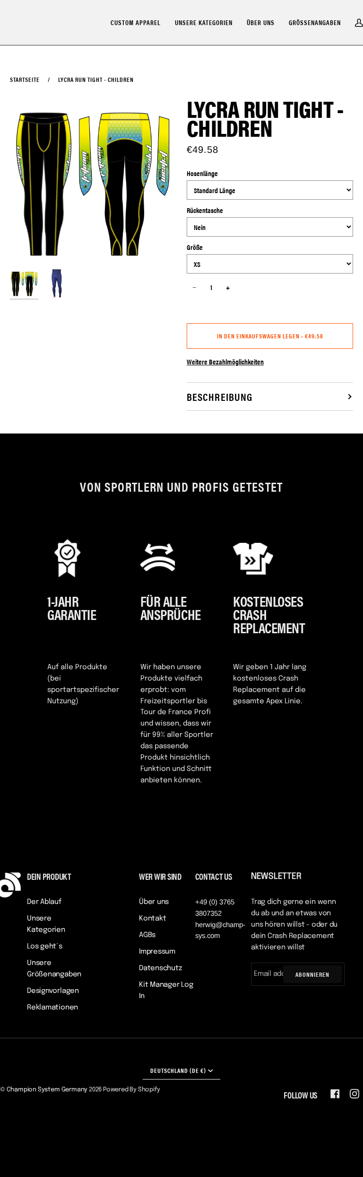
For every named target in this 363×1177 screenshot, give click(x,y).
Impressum (157, 952)
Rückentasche (205, 210)
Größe (195, 247)
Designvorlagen (53, 991)
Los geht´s (44, 946)
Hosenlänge (202, 173)
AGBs (147, 935)
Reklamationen (52, 1007)
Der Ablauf (44, 902)
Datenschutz (160, 968)
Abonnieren (312, 974)
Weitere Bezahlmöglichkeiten (225, 361)
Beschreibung (219, 396)
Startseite (25, 79)
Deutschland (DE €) (178, 1070)
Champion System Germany (47, 1090)
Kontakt (152, 918)
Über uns (154, 902)
